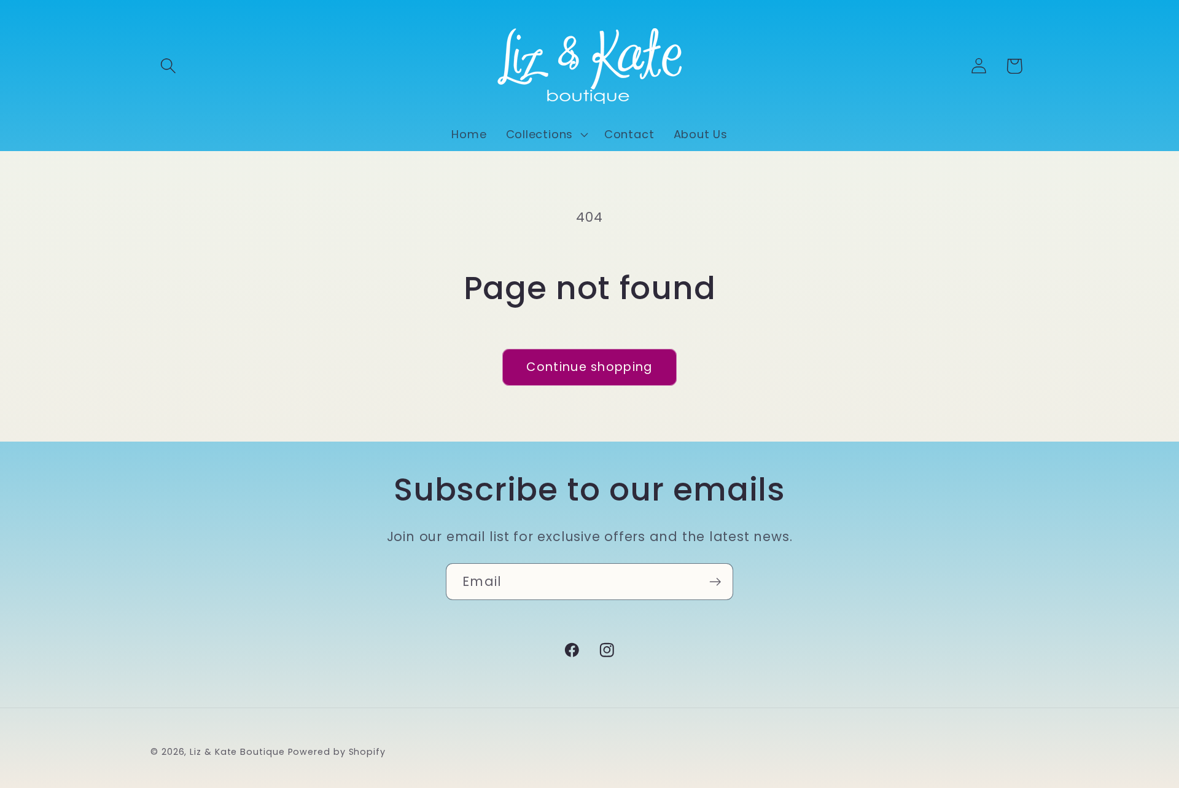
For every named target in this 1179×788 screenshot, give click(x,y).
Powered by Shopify (337, 751)
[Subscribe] (715, 582)
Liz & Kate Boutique (237, 751)
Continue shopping (589, 367)
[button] (167, 66)
